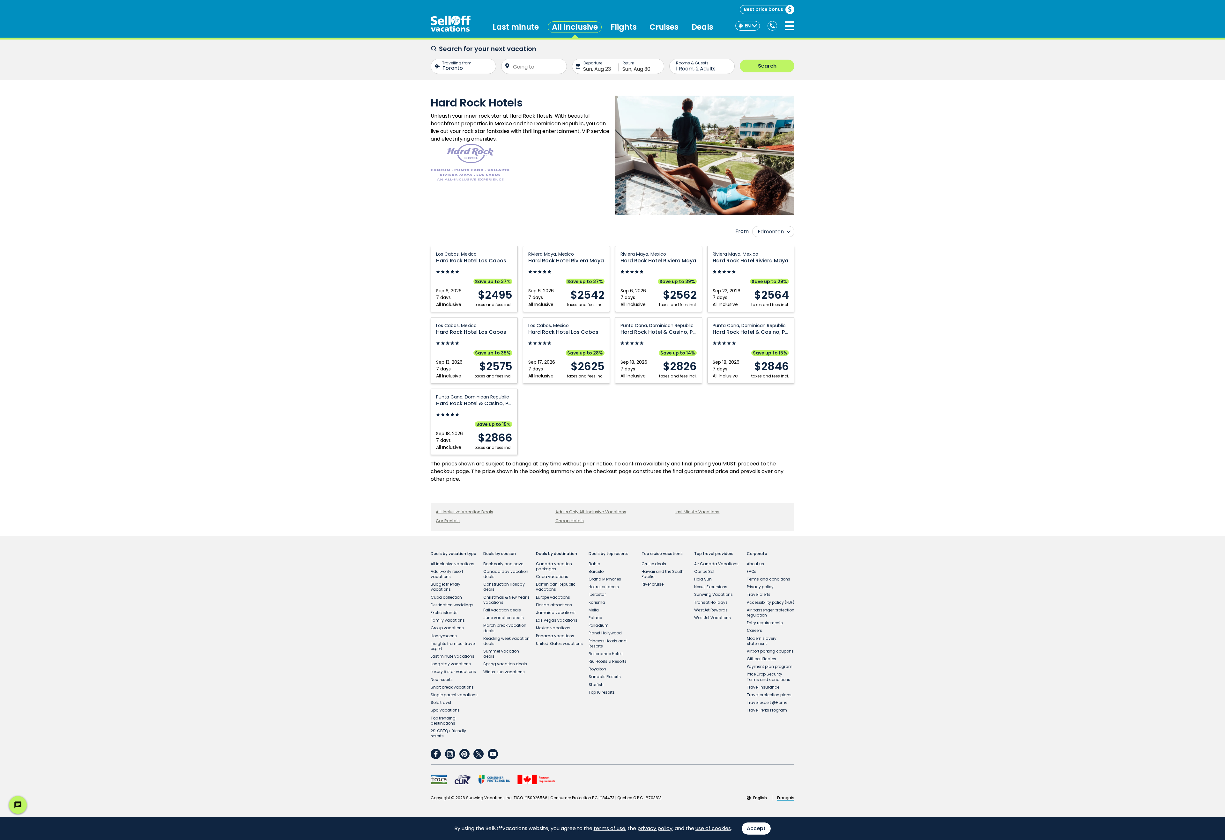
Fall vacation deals (502, 610)
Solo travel (441, 702)
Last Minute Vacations (697, 512)
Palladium (599, 625)
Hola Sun (703, 579)
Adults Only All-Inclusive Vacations (590, 512)
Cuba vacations (552, 576)
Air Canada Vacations (716, 563)
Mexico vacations (553, 628)
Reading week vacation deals (506, 641)
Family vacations (448, 620)
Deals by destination (556, 553)
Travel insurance (763, 687)
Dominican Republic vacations (555, 586)
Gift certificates (761, 658)
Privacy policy (760, 586)
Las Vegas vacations (556, 620)
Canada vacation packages (554, 566)
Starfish (596, 684)
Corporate (757, 553)
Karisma (597, 602)
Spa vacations (445, 710)
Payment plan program (769, 666)
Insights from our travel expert (453, 646)
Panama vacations (555, 636)
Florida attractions (554, 605)
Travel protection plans (769, 695)
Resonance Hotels (606, 653)
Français (785, 797)
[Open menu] (789, 25)
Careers (754, 630)
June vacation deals (503, 617)
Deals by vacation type (453, 553)
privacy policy (654, 828)
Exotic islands (444, 612)
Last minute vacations (452, 656)
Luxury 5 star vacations (453, 671)
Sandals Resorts (605, 676)
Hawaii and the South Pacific (663, 574)
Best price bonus (763, 9)
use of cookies (713, 828)
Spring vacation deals (505, 664)
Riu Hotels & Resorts (608, 661)
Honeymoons (444, 636)
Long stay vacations (451, 664)
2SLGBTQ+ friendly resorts (448, 733)
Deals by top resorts (608, 553)
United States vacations (559, 643)
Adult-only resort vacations (447, 574)
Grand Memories (605, 579)
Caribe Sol (704, 571)
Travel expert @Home (767, 702)
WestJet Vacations (712, 617)
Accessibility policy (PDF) (770, 602)
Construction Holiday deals (504, 586)
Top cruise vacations (662, 553)
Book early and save (503, 563)
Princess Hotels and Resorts (608, 643)
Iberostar (597, 594)
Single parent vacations (454, 695)
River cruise (653, 584)
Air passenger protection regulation (770, 612)
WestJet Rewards (711, 610)
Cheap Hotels (569, 520)
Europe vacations (553, 597)
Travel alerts (758, 594)
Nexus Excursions (710, 586)
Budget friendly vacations (445, 586)
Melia (594, 610)
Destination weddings (452, 605)
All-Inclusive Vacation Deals (464, 512)
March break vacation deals (504, 628)
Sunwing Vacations (713, 594)
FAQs (751, 571)
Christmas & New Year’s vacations (506, 600)
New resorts (442, 679)
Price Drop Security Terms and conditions (768, 676)
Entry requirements (765, 622)
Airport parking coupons (770, 651)
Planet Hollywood (605, 633)
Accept (756, 828)
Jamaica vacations (555, 612)
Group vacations (447, 628)
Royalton (597, 669)
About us (755, 563)
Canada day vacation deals (505, 574)
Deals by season (499, 553)
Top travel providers (713, 553)
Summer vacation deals (501, 653)
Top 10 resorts (602, 692)
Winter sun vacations (504, 672)
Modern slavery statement (761, 641)
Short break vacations (452, 687)
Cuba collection (446, 597)
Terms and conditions (768, 579)
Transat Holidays (711, 602)
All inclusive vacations (452, 563)
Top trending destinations (443, 720)
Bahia (594, 563)
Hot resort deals (604, 586)
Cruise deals (654, 563)
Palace (595, 617)
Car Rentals (448, 520)
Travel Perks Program (767, 710)
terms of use (609, 828)
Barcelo (596, 571)
